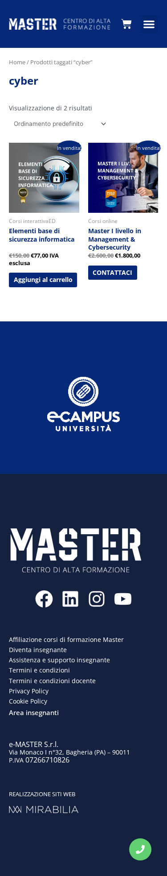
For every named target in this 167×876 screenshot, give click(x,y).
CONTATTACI (112, 272)
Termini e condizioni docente (52, 681)
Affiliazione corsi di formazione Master (66, 639)
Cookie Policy (28, 701)
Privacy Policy (29, 691)
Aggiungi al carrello (43, 279)
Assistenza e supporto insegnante (59, 660)
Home (17, 62)
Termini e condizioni (39, 670)
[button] (149, 24)
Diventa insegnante (38, 649)
